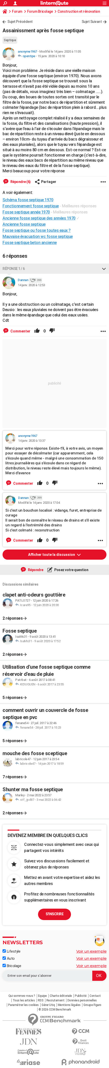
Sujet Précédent (20, 22)
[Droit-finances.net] (80, 1042)
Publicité (81, 996)
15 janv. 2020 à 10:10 (51, 56)
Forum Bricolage (40, 11)
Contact (95, 996)
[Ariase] (29, 1062)
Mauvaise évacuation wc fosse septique (38, 236)
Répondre (35, 570)
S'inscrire (54, 914)
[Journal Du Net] (29, 1042)
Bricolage (13, 966)
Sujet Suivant (92, 22)
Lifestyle (13, 951)
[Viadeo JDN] (80, 1052)
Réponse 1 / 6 (14, 269)
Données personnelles (82, 1000)
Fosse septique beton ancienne (30, 242)
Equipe (42, 996)
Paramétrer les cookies (23, 1005)
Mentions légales (69, 1005)
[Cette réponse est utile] (37, 331)
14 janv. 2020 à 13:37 (31, 441)
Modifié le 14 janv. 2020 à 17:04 (39, 503)
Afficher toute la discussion (52, 555)
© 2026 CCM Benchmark (55, 1009)
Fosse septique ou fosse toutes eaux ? (37, 230)
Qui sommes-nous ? (21, 996)
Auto (10, 958)
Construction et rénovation (79, 11)
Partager (48, 182)
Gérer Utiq (48, 1005)
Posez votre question (71, 570)
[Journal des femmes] (29, 1031)
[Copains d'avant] (29, 1052)
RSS (41, 1000)
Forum (17, 11)
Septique (10, 40)
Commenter (20, 331)
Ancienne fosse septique (24, 224)
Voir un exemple (91, 951)
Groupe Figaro (92, 1005)
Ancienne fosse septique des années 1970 (39, 218)
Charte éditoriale (61, 996)
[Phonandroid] (80, 1062)
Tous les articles (24, 1000)
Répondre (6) (20, 182)
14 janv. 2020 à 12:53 (31, 285)
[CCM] (80, 1031)
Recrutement (55, 1000)
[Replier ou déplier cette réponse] (104, 269)
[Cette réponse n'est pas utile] (52, 331)
